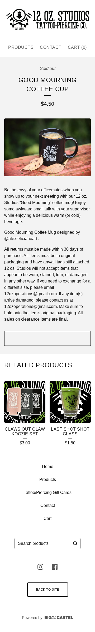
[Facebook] (55, 567)
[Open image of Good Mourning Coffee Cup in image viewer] (47, 147)
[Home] (47, 20)
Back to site (47, 589)
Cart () (77, 47)
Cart (47, 518)
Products (21, 47)
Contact (50, 47)
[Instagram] (40, 567)
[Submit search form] (75, 543)
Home (47, 466)
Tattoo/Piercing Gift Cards (48, 492)
